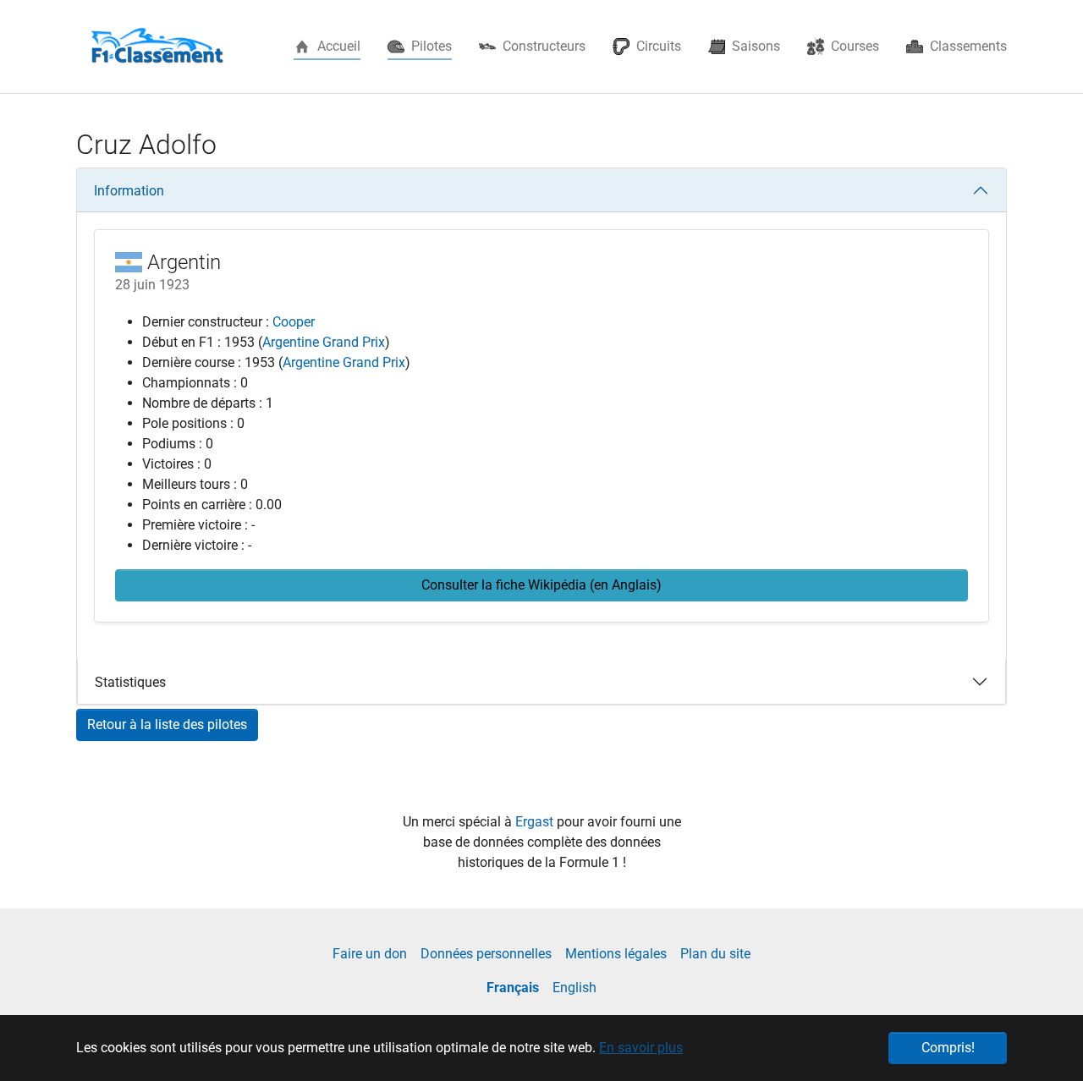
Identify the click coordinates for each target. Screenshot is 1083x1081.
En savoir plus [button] (641, 1048)
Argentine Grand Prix (323, 342)
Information (129, 191)
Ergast (536, 822)
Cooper (293, 322)
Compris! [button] (948, 1048)
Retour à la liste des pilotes (167, 724)
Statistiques (130, 682)
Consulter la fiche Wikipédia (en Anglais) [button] (541, 585)
